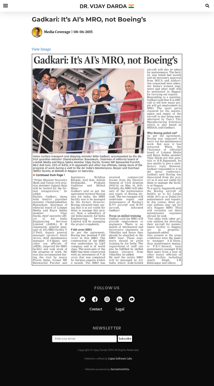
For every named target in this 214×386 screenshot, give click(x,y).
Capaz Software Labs (120, 358)
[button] (207, 5)
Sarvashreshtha (120, 369)
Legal (120, 309)
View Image (41, 49)
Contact (103, 309)
